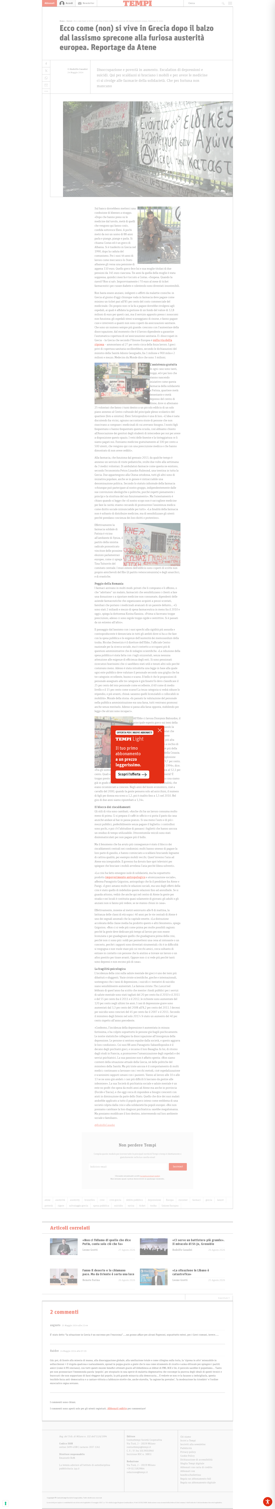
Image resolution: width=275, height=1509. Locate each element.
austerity (75, 1200)
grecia (209, 1200)
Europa (170, 1200)
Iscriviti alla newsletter (193, 1444)
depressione (154, 1200)
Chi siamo (185, 1436)
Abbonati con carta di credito (196, 1467)
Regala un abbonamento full (195, 1478)
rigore (61, 1205)
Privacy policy (188, 1452)
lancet (220, 1200)
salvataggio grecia (78, 1205)
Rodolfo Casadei (182, 1250)
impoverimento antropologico (125, 877)
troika (153, 1205)
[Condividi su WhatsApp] (46, 78)
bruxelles (90, 1200)
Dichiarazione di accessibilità (196, 1459)
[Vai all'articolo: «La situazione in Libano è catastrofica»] (154, 1279)
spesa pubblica (101, 1205)
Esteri (69, 21)
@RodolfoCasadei (105, 1125)
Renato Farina (91, 1280)
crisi (102, 1200)
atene (47, 1200)
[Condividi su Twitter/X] (46, 70)
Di (77, 69)
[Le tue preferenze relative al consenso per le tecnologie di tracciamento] (6, 1503)
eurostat (183, 1200)
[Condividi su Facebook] (46, 63)
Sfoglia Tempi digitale (192, 1463)
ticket (142, 1205)
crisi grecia (115, 1200)
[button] (46, 91)
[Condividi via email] (46, 85)
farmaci (196, 1200)
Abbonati (49, 3)
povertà (49, 1205)
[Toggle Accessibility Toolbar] (268, 1502)
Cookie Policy (187, 1456)
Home (62, 21)
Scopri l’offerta (129, 774)
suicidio (118, 1205)
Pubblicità (186, 1448)
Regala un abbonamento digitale (198, 1482)
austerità (60, 1200)
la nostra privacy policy (150, 1176)
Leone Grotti (90, 1250)
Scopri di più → (224, 1298)
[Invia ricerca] (223, 3)
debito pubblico (134, 1200)
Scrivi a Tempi (188, 1440)
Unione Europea (170, 1205)
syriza (131, 1205)
